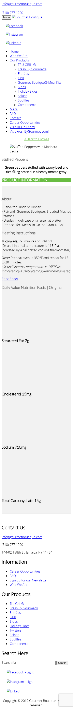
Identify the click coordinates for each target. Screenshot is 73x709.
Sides (22, 87)
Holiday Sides (28, 91)
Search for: (9, 662)
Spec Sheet (10, 279)
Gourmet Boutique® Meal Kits (39, 82)
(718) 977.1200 (12, 13)
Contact (15, 118)
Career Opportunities (25, 122)
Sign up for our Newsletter (29, 580)
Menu (6, 17)
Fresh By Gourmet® (32, 69)
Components (27, 104)
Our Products (19, 60)
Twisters (15, 630)
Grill (21, 78)
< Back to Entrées (36, 139)
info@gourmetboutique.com (22, 4)
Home (14, 51)
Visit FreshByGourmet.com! (29, 131)
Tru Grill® (17, 603)
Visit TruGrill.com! (22, 127)
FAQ (13, 113)
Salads (22, 96)
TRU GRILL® (27, 64)
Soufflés (23, 100)
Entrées (23, 73)
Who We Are (19, 56)
